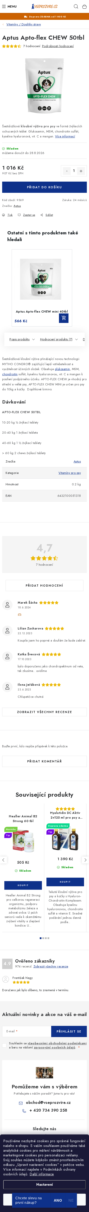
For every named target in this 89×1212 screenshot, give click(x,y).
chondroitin (10, 374)
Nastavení (44, 1184)
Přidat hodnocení (44, 585)
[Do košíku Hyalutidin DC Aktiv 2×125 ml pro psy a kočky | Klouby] (65, 882)
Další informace (42, 1174)
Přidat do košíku (44, 187)
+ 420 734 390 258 (48, 1110)
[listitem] (42, 288)
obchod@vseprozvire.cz (48, 1102)
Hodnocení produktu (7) (56, 339)
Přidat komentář (44, 761)
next (85, 860)
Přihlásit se (69, 1031)
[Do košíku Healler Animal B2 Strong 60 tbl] (23, 885)
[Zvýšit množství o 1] (81, 171)
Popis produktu (20, 339)
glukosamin (62, 369)
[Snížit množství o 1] (67, 171)
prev (3, 860)
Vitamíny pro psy (70, 473)
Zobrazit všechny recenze (44, 712)
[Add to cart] (63, 318)
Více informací (65, 136)
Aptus (17, 206)
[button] (6, 287)
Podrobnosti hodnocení (58, 46)
